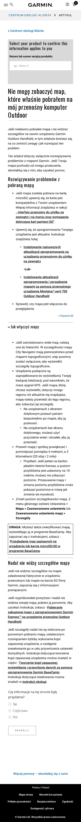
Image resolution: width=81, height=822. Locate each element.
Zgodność (67, 801)
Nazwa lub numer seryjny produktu (30, 56)
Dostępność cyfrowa (42, 808)
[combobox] (40, 66)
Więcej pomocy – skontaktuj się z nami (40, 774)
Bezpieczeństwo (46, 801)
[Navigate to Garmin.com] (40, 5)
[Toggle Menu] (2, 4)
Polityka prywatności (19, 801)
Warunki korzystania (50, 794)
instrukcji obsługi (34, 682)
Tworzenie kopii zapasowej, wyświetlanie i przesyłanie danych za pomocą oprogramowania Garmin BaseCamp (40, 667)
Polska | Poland (40, 787)
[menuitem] (12, 5)
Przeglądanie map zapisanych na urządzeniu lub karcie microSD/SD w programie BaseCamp (34, 546)
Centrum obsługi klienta (30, 15)
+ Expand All (65, 315)
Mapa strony (26, 794)
